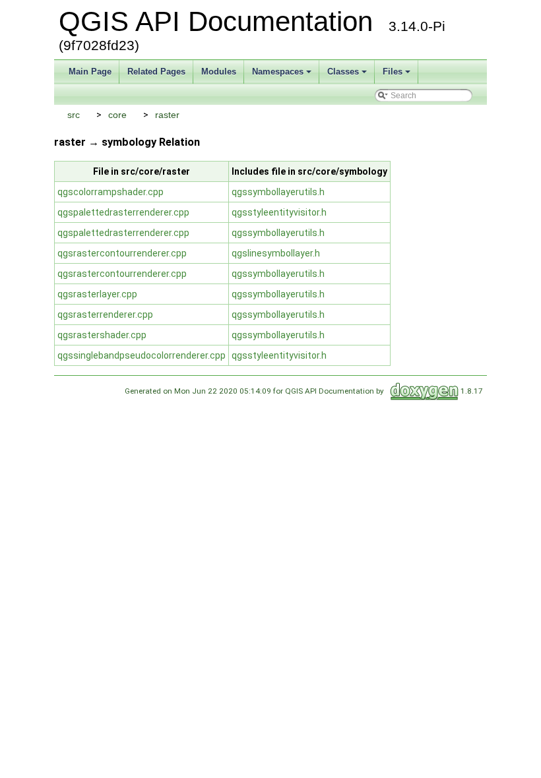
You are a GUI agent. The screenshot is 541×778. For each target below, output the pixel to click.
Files (392, 71)
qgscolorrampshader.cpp (110, 192)
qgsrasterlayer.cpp (97, 294)
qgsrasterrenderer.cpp (105, 314)
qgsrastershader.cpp (101, 335)
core (117, 114)
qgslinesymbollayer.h (276, 253)
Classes (343, 71)
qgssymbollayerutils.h (278, 192)
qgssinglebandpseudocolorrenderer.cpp (141, 355)
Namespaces (277, 71)
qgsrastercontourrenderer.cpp (122, 253)
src (73, 114)
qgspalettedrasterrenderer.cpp (123, 212)
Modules (218, 71)
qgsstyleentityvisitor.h (279, 212)
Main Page (90, 71)
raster (167, 114)
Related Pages (156, 71)
